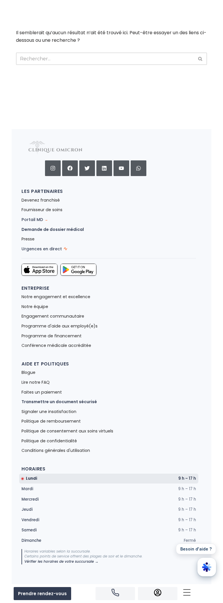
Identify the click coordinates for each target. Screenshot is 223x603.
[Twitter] (87, 168)
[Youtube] (121, 168)
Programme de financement (51, 336)
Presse (28, 239)
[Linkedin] (104, 168)
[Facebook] (70, 168)
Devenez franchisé (40, 200)
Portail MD (34, 219)
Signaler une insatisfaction (48, 411)
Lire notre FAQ (35, 382)
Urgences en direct (41, 249)
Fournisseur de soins (41, 210)
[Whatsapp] (138, 168)
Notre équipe (34, 306)
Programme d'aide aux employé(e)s (59, 326)
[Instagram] (53, 168)
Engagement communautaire (52, 316)
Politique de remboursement (51, 421)
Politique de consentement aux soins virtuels (67, 431)
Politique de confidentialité (49, 441)
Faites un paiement (41, 392)
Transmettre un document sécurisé (59, 402)
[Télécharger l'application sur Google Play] (78, 270)
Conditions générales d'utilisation (55, 450)
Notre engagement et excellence (55, 297)
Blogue (28, 372)
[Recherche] (200, 58)
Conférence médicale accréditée (56, 345)
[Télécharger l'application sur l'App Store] (39, 270)
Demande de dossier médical (52, 229)
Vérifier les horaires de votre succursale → (61, 561)
